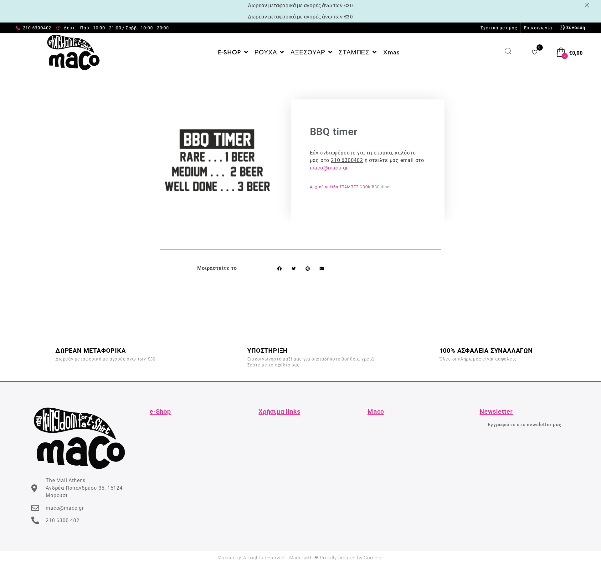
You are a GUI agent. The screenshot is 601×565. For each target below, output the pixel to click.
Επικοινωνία (538, 27)
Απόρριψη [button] (588, 5)
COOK (365, 187)
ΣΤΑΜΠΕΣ (349, 187)
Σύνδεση (575, 27)
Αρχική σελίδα (324, 187)
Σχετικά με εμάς (498, 27)
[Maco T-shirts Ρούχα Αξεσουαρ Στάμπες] (73, 52)
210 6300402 (347, 160)
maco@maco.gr (329, 168)
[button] (279, 268)
